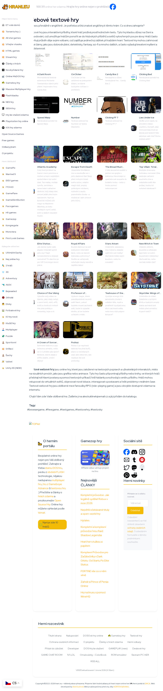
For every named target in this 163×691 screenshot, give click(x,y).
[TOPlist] (34, 424)
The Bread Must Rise (113, 167)
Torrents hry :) (12, 31)
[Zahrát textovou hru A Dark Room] (44, 61)
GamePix (9, 167)
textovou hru (58, 488)
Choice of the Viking (48, 293)
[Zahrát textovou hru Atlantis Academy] (44, 154)
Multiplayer (10, 329)
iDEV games (11, 180)
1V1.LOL (71, 654)
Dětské (9, 297)
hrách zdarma (45, 496)
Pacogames (11, 206)
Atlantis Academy (47, 166)
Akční (7, 284)
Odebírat (135, 510)
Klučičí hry (10, 323)
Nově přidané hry (13, 70)
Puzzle (8, 336)
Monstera (10, 231)
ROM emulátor (119, 654)
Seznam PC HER (140, 654)
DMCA (147, 683)
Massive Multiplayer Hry (17, 89)
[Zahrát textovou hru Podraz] (78, 329)
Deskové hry (138, 648)
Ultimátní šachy (13, 252)
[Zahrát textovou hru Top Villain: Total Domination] (146, 154)
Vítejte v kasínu (13, 44)
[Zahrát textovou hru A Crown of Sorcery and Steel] (44, 329)
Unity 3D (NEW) (13, 368)
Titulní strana (54, 635)
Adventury (10, 278)
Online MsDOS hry (14, 76)
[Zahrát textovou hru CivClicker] (78, 61)
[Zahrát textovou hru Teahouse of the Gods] (112, 280)
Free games (8, 140)
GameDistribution (14, 199)
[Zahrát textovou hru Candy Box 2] (112, 61)
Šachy (8, 355)
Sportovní (10, 342)
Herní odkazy (134, 641)
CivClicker (76, 74)
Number (75, 117)
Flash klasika (11, 95)
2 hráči (8, 265)
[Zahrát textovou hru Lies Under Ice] (146, 104)
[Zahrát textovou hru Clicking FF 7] (112, 104)
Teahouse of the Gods (114, 293)
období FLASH (55, 472)
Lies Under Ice (146, 117)
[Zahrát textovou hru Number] (78, 104)
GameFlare (10, 193)
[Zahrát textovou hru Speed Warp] (44, 104)
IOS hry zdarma (12, 127)
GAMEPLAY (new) (118, 648)
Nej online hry (11, 259)
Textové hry (136, 635)
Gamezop (10, 219)
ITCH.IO (9, 187)
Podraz (75, 342)
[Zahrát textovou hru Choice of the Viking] (44, 280)
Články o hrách (12, 63)
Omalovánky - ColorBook (93, 654)
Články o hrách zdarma (111, 641)
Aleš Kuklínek (78, 687)
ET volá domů (12, 25)
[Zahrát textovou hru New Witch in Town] (146, 231)
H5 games (10, 212)
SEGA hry (9, 108)
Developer (73, 648)
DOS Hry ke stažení (94, 648)
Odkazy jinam (9, 146)
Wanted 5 (10, 174)
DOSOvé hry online (93, 635)
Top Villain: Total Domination (147, 167)
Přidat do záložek (54, 648)
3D (6, 272)
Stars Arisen (111, 243)
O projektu (7, 153)
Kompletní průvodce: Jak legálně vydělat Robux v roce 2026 (95, 499)
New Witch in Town (149, 243)
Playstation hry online (16, 121)
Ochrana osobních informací (64, 641)
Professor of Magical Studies (79, 293)
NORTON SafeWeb (121, 687)
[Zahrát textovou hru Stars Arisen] (112, 231)
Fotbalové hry (12, 310)
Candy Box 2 (111, 74)
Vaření (8, 361)
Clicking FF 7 (111, 117)
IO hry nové (11, 316)
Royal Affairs (78, 243)
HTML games (12, 50)
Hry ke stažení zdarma (16, 114)
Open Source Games (13, 134)
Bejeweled (10, 291)
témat (41, 512)
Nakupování (72, 635)
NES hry (9, 102)
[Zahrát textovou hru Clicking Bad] (146, 61)
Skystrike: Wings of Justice (149, 293)
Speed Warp (43, 117)
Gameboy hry (12, 82)
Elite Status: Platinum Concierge (47, 243)
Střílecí (8, 348)
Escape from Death (81, 166)
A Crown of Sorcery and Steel (47, 342)
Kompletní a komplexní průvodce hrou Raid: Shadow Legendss (93, 531)
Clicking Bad (145, 74)
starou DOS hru (53, 468)
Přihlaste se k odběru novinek (136, 495)
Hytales (85, 520)
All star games (12, 37)
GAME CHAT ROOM (51, 654)
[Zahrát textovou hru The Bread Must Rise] (112, 154)
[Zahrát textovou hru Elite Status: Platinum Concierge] (44, 231)
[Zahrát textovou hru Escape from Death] (78, 154)
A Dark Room (44, 74)
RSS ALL (95, 661)
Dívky (7, 304)
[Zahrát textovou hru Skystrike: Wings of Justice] (146, 280)
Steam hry (10, 57)
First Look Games (14, 238)
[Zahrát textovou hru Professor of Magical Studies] (78, 280)
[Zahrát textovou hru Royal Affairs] (78, 231)
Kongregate (11, 225)
